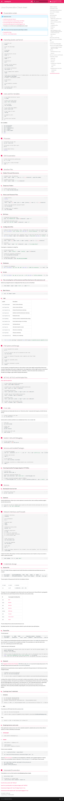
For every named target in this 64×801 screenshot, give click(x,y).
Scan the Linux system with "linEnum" (9, 19)
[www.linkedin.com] (60, 799)
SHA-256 (9, 605)
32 (2, 79)
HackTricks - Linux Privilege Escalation (10, 33)
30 (2, 77)
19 (2, 64)
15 (2, 59)
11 (2, 108)
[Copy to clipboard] (46, 43)
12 (2, 56)
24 (2, 70)
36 (2, 84)
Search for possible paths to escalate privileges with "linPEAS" (13, 20)
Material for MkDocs (8, 799)
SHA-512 (9, 608)
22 (2, 68)
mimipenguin (6, 732)
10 (2, 53)
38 (2, 86)
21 (2, 66)
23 (2, 69)
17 (2, 62)
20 (2, 65)
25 (2, 71)
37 (2, 85)
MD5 (9, 599)
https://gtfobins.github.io (6, 380)
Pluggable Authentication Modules (10, 663)
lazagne (4, 739)
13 (2, 57)
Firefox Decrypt (8, 757)
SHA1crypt (10, 611)
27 (2, 73)
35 (2, 83)
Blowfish (9, 602)
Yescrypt (9, 613)
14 (2, 58)
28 (2, 75)
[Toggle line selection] (45, 43)
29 (2, 76)
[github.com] (62, 799)
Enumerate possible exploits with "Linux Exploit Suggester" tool (14, 24)
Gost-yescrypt (10, 616)
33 (2, 81)
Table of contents (53, 6)
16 (2, 60)
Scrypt (9, 619)
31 (2, 78)
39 (2, 88)
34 (2, 82)
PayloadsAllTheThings (7, 32)
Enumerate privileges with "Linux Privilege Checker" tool (13, 22)
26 (2, 72)
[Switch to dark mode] (31, 1)
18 (2, 63)
